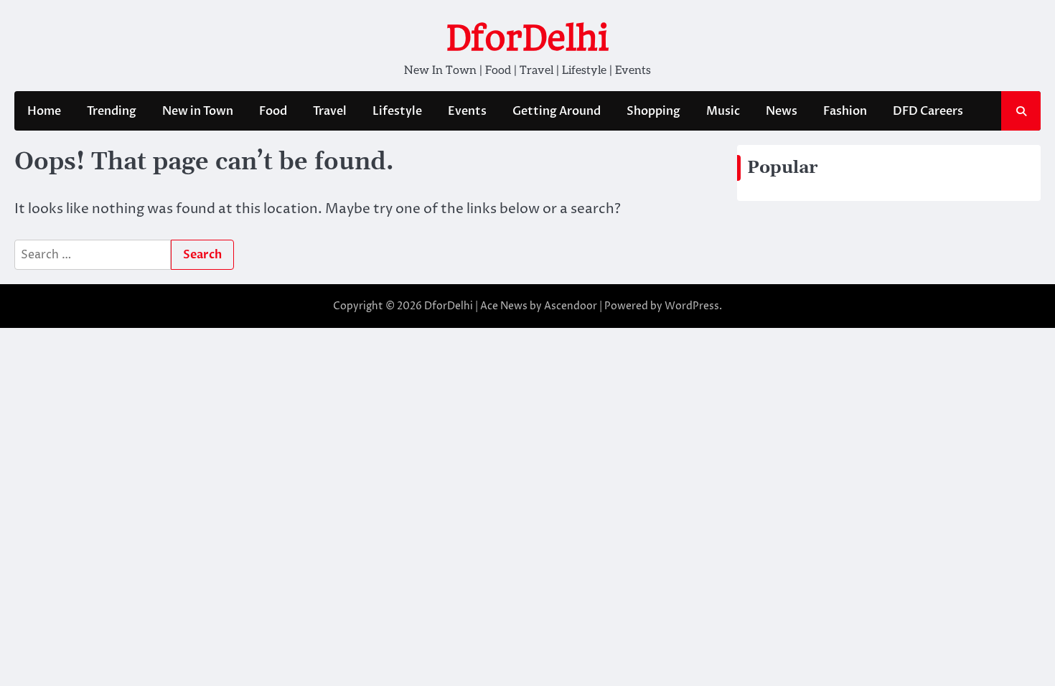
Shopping (653, 111)
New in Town (197, 111)
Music (723, 111)
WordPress (692, 306)
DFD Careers (928, 111)
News (781, 111)
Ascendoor (570, 306)
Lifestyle (397, 111)
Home (44, 111)
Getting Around (556, 111)
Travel (330, 111)
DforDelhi (527, 38)
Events (467, 111)
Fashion (845, 111)
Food (273, 111)
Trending (111, 111)
